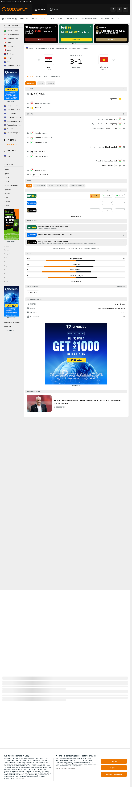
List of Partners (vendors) (65, 768)
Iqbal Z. (38, 133)
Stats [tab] (41, 83)
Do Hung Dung (111, 124)
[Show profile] (48, 59)
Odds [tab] (38, 77)
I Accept (114, 761)
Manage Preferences (114, 774)
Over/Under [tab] (40, 186)
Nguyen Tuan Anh (110, 161)
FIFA (47, 69)
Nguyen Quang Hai (97, 147)
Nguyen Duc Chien (98, 124)
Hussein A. (39, 138)
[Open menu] (125, 9)
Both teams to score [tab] (58, 186)
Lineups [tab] (50, 83)
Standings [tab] (55, 77)
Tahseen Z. (48, 138)
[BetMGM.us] (31, 210)
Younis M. (38, 170)
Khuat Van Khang (98, 128)
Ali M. (46, 94)
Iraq (48, 67)
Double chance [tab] (77, 186)
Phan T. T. (99, 161)
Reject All (113, 768)
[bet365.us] (31, 196)
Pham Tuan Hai (111, 128)
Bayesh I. (38, 142)
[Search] (113, 9)
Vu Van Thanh (103, 119)
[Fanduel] (31, 203)
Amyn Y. (44, 133)
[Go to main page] (16, 9)
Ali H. (45, 170)
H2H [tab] (45, 77)
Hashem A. (39, 156)
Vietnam (104, 67)
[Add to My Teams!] (39, 60)
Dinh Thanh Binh (111, 147)
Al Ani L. (46, 142)
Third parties (19, 778)
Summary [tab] (31, 83)
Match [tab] (30, 77)
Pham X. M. (113, 119)
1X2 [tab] (29, 186)
